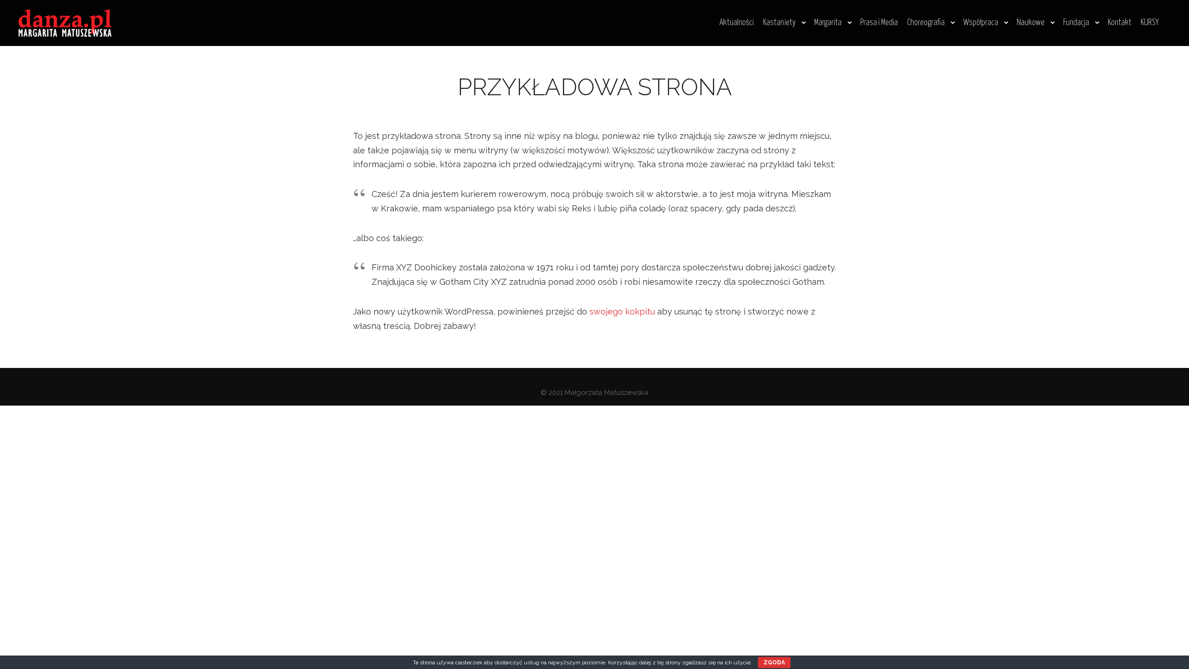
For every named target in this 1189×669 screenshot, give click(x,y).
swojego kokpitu (622, 311)
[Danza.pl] (65, 23)
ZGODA (774, 662)
